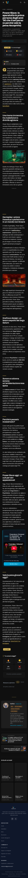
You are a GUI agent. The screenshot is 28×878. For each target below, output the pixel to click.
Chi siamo (23, 874)
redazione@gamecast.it (7, 866)
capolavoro (7, 84)
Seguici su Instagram (6, 850)
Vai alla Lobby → (14, 564)
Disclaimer (18, 874)
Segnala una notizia (5, 853)
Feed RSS (3, 856)
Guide (2, 825)
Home (4, 9)
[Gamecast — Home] (7, 2)
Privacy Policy (5, 874)
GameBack (10, 9)
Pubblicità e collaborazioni (7, 863)
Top (18, 682)
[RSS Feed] (15, 818)
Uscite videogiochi (5, 837)
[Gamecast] (14, 808)
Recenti (22, 682)
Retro (2, 831)
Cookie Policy (12, 874)
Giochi (2, 840)
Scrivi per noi (4, 847)
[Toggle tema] (24, 2)
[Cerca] (20, 2)
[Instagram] (12, 818)
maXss (12, 703)
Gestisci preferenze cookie (14, 876)
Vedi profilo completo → (16, 725)
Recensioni (3, 834)
